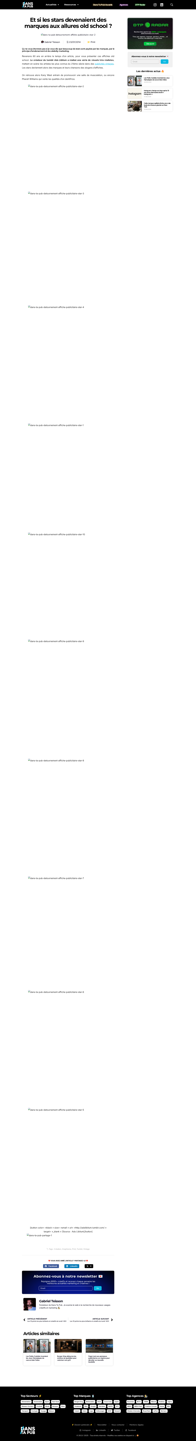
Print (93, 42)
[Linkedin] (161, 4)
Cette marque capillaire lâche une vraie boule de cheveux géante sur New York (157, 105)
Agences (124, 4)
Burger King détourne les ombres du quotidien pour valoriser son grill (67, 1358)
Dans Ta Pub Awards (102, 4)
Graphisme (66, 1249)
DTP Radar (140, 4)
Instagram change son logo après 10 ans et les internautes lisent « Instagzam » (156, 92)
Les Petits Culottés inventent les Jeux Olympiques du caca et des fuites (37, 1358)
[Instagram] (155, 4)
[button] (51, 1266)
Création (57, 1249)
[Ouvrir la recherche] (172, 5)
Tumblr (79, 1249)
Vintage (86, 1249)
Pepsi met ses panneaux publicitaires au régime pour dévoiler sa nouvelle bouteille (99, 1359)
